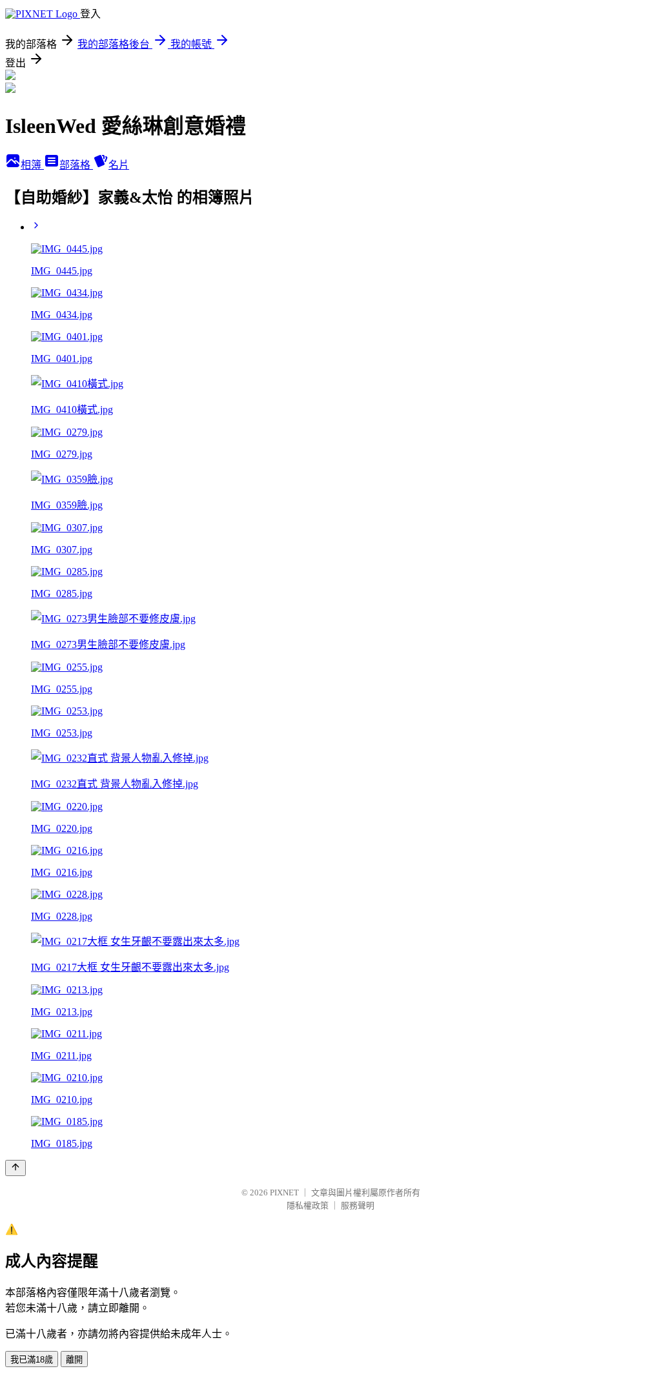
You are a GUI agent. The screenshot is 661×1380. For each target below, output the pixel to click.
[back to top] (15, 1168)
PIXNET (284, 1192)
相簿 (32, 164)
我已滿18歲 (31, 1360)
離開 (74, 1360)
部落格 (76, 164)
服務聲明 (357, 1205)
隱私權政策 (308, 1205)
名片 (118, 164)
